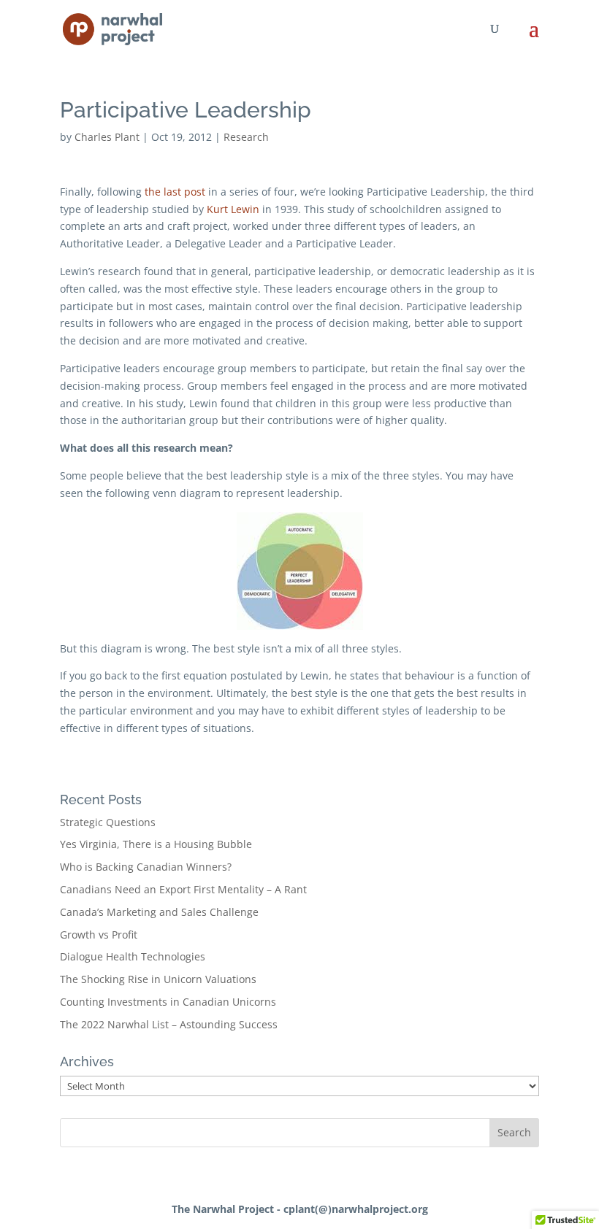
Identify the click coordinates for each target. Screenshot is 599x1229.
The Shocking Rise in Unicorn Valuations (158, 979)
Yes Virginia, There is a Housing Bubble (156, 844)
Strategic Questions (108, 822)
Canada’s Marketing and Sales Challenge (159, 912)
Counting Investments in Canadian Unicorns (168, 1002)
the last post (175, 192)
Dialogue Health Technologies (132, 956)
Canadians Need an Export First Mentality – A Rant (183, 889)
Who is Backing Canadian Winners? (146, 867)
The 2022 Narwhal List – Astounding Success (169, 1024)
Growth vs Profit (98, 934)
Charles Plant (107, 137)
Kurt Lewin (233, 209)
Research (246, 137)
